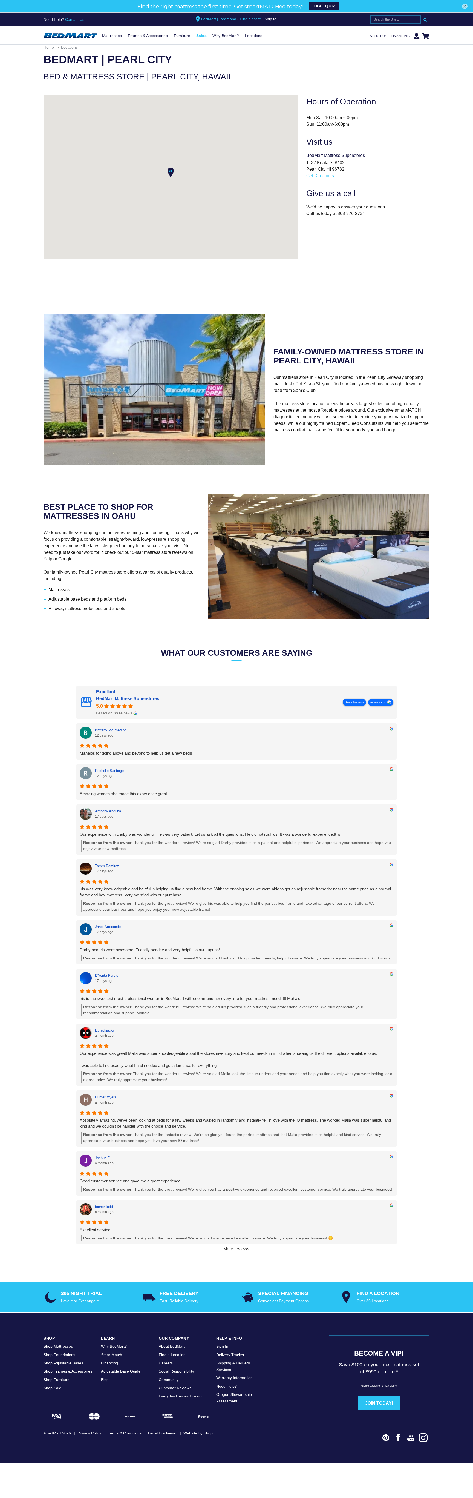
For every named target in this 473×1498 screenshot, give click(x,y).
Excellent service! (95, 1229)
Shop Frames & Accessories (68, 1371)
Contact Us (74, 19)
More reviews (236, 1249)
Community (168, 1379)
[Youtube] (411, 1438)
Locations (253, 35)
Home (49, 47)
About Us (378, 36)
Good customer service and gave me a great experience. (130, 1181)
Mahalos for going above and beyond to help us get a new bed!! (136, 753)
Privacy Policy (89, 1433)
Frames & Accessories (148, 35)
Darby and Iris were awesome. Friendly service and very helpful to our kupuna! (150, 949)
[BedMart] (70, 35)
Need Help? (226, 1386)
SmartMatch (111, 1355)
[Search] (425, 19)
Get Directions (320, 175)
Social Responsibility (176, 1371)
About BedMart (172, 1346)
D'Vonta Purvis (106, 975)
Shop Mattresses (58, 1346)
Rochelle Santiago (109, 771)
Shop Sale (52, 1388)
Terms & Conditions (125, 1433)
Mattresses (112, 35)
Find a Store (250, 19)
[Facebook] (398, 1438)
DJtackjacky (105, 1030)
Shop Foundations (59, 1355)
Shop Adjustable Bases (63, 1363)
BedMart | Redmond (218, 19)
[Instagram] (423, 1438)
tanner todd (104, 1207)
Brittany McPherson (110, 730)
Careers (166, 1363)
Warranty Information (234, 1378)
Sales (201, 35)
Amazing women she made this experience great (123, 793)
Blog (105, 1379)
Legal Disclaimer (162, 1433)
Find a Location (172, 1355)
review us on (378, 702)
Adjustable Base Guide (120, 1371)
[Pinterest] (386, 1438)
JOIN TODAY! (379, 1403)
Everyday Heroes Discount (182, 1396)
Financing (400, 36)
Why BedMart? (225, 35)
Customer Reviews (175, 1388)
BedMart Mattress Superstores (127, 698)
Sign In (222, 1346)
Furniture (182, 35)
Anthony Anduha (108, 811)
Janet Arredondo (108, 927)
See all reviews (354, 702)
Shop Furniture (57, 1379)
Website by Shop (198, 1433)
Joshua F (102, 1158)
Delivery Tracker (230, 1355)
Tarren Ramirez (107, 866)
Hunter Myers (105, 1097)
